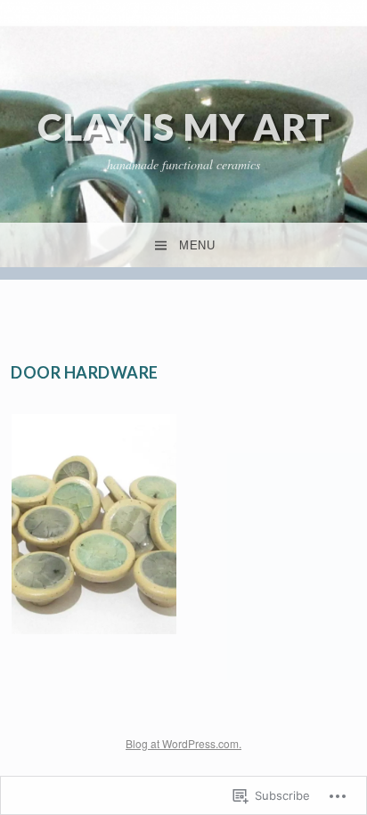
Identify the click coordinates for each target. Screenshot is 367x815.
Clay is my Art (183, 126)
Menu (197, 245)
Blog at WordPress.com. (183, 743)
